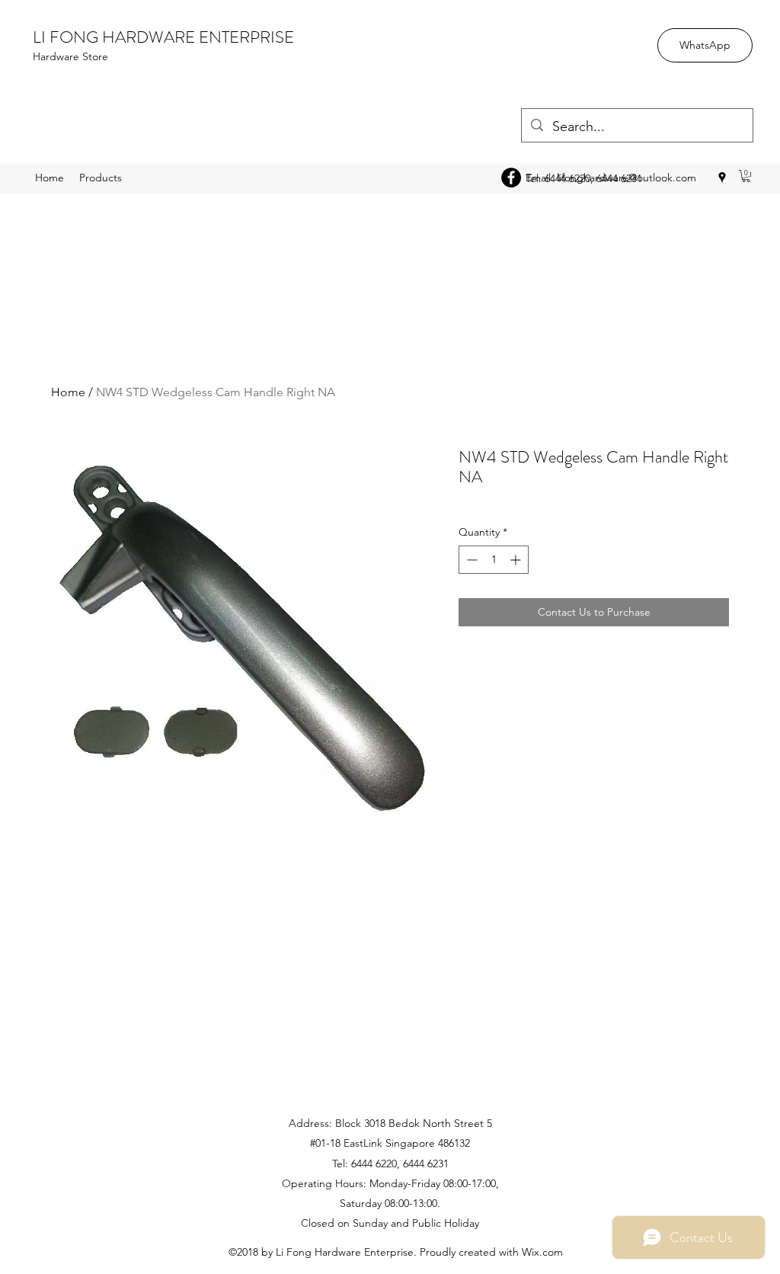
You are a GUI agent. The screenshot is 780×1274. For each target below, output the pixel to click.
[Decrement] (470, 559)
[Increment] (516, 559)
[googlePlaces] (722, 177)
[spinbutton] (493, 559)
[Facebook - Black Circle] (511, 177)
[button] (746, 176)
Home (68, 392)
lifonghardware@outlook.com (626, 177)
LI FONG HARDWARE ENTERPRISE (163, 37)
